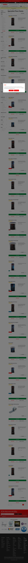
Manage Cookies (11, 90)
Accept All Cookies (16, 90)
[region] (14, 87)
